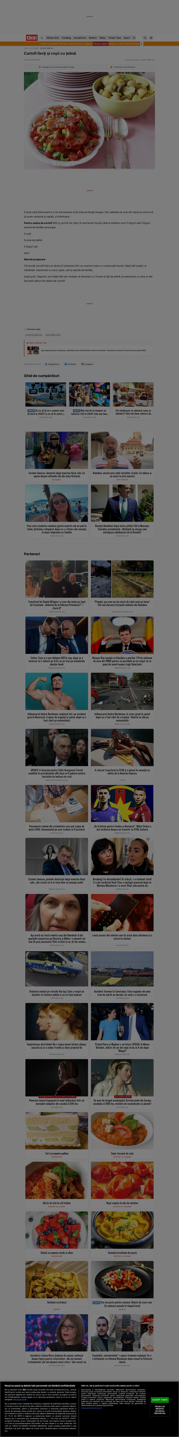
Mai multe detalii (19, 1399)
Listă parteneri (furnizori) (91, 1408)
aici (48, 1418)
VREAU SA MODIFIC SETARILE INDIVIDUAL (160, 1410)
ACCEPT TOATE (159, 1400)
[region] (89, 1409)
